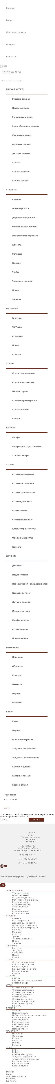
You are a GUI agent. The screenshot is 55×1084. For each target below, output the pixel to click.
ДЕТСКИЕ (11, 556)
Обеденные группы (22, 538)
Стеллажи (17, 336)
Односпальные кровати (24, 227)
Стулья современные (23, 373)
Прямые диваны (20, 108)
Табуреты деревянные (24, 748)
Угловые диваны (21, 99)
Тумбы (15, 272)
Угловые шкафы (20, 455)
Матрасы (17, 254)
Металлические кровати (25, 236)
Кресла (16, 162)
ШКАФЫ (10, 428)
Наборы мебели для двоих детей (30, 584)
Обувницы (17, 666)
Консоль (16, 245)
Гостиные (17, 318)
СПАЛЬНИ (11, 190)
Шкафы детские (20, 620)
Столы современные (23, 474)
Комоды (16, 263)
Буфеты (16, 730)
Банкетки (17, 684)
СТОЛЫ (10, 464)
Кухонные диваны (21, 135)
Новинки (10, 44)
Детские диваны (21, 153)
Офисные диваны (21, 144)
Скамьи (16, 418)
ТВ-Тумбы (17, 327)
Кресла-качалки (20, 181)
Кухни (15, 721)
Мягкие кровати (20, 208)
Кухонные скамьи (21, 776)
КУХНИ (9, 711)
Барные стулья (20, 391)
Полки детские (20, 638)
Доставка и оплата (16, 32)
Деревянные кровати (23, 217)
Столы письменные (22, 520)
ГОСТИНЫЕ (12, 308)
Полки (15, 290)
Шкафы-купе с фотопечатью (27, 446)
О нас (9, 20)
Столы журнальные (22, 501)
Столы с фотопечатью (23, 492)
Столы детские (20, 629)
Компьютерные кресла (24, 400)
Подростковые (20, 575)
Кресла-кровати (20, 171)
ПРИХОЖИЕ (12, 647)
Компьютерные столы (24, 529)
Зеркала (16, 299)
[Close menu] (3, 885)
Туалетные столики (22, 281)
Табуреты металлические (25, 757)
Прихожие (17, 657)
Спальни (16, 199)
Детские (16, 566)
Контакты (11, 56)
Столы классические (23, 483)
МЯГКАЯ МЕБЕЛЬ (15, 89)
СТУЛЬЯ (10, 363)
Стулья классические (23, 382)
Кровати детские (21, 593)
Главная (10, 8)
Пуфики (16, 693)
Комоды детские (21, 611)
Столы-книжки (19, 510)
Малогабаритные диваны (25, 126)
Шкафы (16, 437)
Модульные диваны (22, 117)
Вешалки (17, 702)
